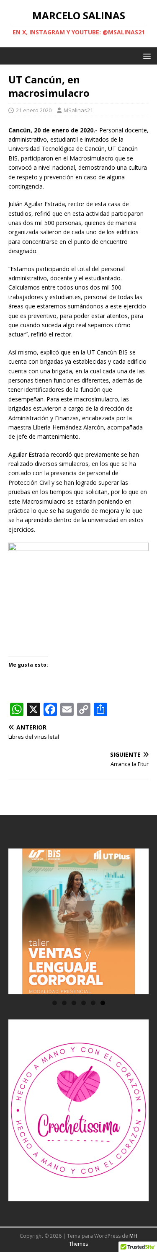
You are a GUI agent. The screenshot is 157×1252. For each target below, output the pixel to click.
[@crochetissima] (78, 1110)
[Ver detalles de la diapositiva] (78, 921)
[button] (145, 55)
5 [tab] (93, 1003)
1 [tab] (54, 1003)
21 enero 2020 (33, 110)
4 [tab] (83, 1003)
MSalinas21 (78, 110)
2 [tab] (64, 1003)
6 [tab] (102, 1003)
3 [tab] (74, 1003)
